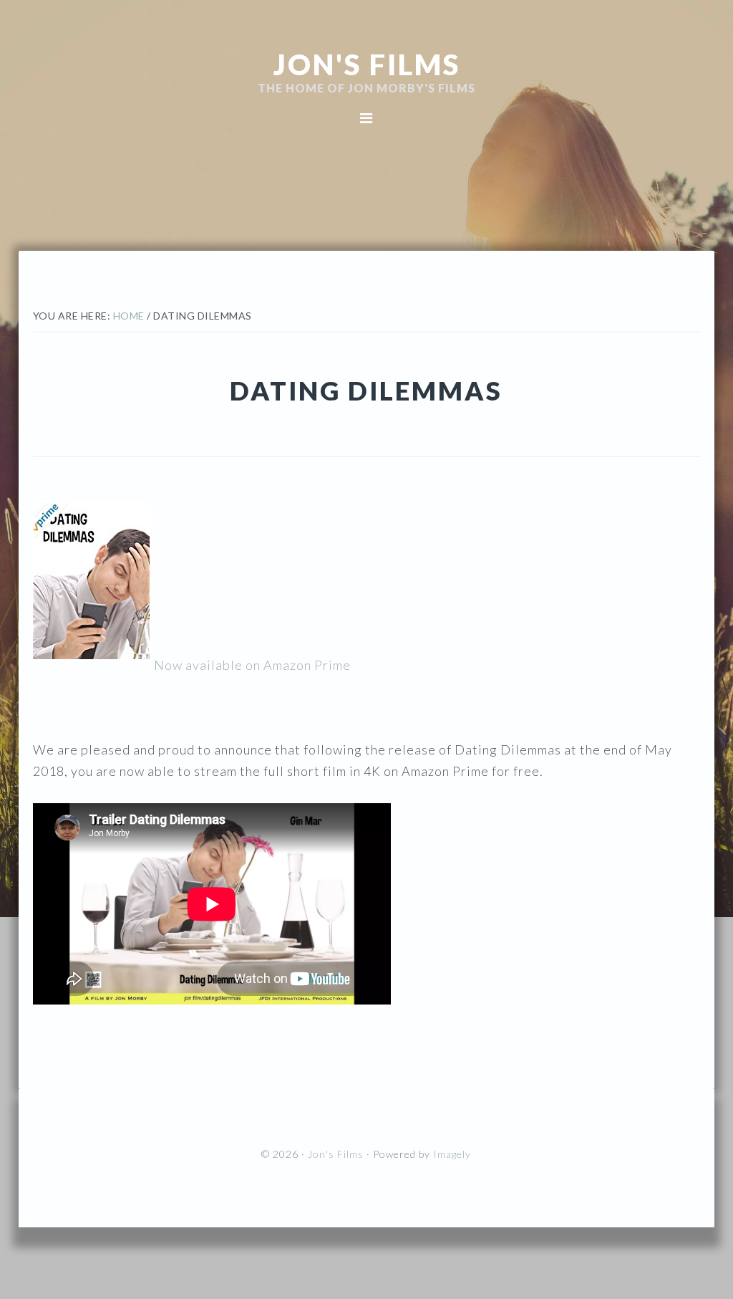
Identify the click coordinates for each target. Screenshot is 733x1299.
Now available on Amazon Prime (251, 665)
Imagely (452, 1154)
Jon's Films (366, 64)
